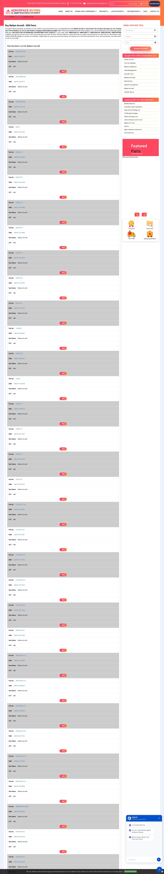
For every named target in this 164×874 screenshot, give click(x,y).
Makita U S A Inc (129, 123)
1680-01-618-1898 (19, 660)
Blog (145, 11)
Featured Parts (133, 11)
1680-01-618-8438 (19, 711)
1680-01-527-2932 (19, 308)
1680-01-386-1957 (19, 358)
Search (145, 3)
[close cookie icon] (162, 871)
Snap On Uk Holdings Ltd (132, 110)
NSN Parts (103, 11)
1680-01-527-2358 (19, 610)
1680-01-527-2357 (19, 585)
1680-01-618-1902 (19, 761)
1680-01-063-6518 (19, 837)
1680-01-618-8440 (19, 786)
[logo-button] (23, 11)
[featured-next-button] (144, 214)
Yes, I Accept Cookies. (130, 871)
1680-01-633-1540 (19, 635)
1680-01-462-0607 (19, 333)
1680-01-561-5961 (19, 509)
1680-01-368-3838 (19, 811)
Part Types (18, 17)
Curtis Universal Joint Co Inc (133, 120)
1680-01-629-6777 (19, 82)
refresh (159, 818)
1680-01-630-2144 (19, 107)
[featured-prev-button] (137, 214)
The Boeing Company (131, 113)
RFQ (63, 71)
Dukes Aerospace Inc (131, 116)
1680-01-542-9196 (19, 459)
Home (60, 11)
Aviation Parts (117, 11)
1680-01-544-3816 (19, 409)
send (159, 860)
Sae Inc (126, 126)
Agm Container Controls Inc (133, 129)
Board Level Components (85, 11)
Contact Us (154, 11)
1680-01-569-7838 (19, 157)
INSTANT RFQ (155, 4)
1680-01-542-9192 (19, 484)
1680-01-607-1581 (19, 434)
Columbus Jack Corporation (133, 107)
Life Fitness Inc (129, 133)
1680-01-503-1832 (19, 132)
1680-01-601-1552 (19, 736)
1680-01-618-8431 (19, 686)
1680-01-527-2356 (19, 560)
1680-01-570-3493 (19, 258)
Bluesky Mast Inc (129, 103)
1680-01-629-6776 (19, 56)
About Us (69, 11)
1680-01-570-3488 (19, 207)
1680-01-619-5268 (19, 384)
